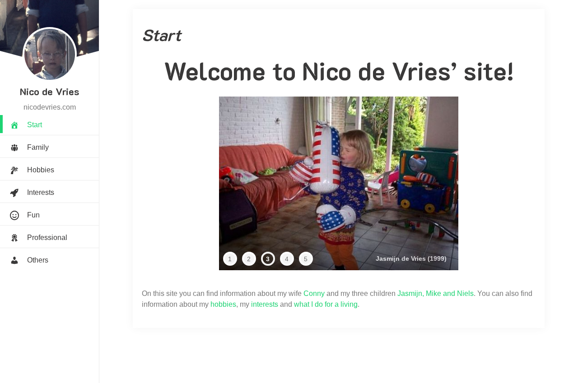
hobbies (223, 304)
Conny (314, 293)
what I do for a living (326, 304)
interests (264, 304)
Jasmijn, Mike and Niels (435, 293)
